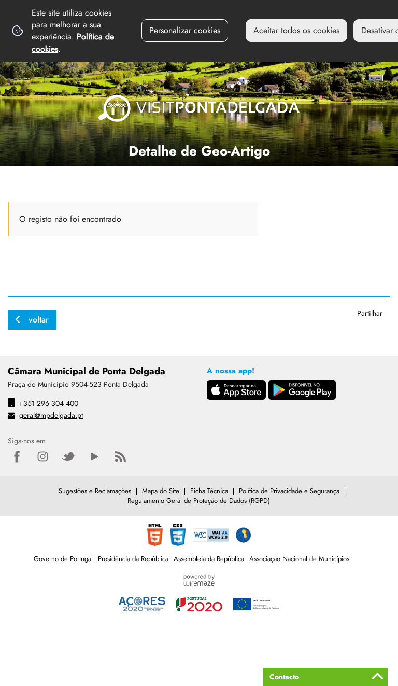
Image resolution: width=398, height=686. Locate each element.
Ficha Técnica (209, 491)
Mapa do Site (160, 491)
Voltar (39, 320)
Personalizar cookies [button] (184, 30)
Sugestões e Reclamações (95, 491)
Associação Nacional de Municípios (299, 559)
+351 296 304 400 (48, 403)
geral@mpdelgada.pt (51, 415)
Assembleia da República (209, 559)
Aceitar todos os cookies (296, 30)
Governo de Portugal (63, 559)
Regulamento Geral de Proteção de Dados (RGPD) (198, 501)
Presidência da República (133, 559)
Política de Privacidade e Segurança (289, 491)
